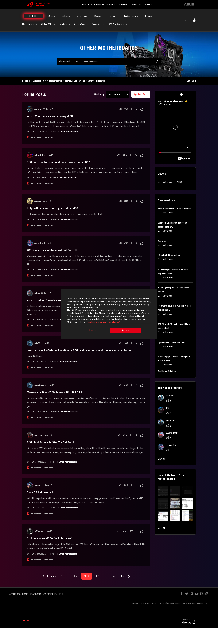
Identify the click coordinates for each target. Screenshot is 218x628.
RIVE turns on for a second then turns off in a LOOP (58, 162)
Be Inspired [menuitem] (34, 16)
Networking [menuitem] (97, 24)
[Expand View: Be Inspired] (41, 16)
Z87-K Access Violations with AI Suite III (52, 250)
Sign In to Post (140, 94)
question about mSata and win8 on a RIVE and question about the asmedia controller (79, 350)
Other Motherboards (69, 131)
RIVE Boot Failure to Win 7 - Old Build (50, 442)
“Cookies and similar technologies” (103, 322)
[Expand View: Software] (71, 16)
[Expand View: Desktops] (104, 16)
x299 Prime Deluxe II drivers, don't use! (175, 208)
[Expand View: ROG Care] (56, 16)
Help (186, 20)
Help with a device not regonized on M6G (52, 208)
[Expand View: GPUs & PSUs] (54, 24)
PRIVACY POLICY (157, 603)
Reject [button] (92, 330)
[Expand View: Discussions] (89, 16)
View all (161, 459)
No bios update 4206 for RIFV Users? (50, 538)
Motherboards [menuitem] (28, 24)
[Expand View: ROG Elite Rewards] (126, 24)
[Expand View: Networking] (103, 24)
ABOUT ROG (15, 594)
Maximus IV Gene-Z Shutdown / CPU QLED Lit (54, 392)
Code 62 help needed (40, 492)
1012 (74, 576)
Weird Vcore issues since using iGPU (50, 116)
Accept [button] (125, 330)
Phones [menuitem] (148, 16)
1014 (98, 576)
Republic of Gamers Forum (34, 81)
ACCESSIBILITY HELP (52, 594)
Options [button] (190, 81)
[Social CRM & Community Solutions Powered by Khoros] (188, 621)
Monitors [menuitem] (63, 24)
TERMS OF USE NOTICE (140, 603)
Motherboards (55, 81)
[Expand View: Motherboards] (36, 24)
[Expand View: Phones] (154, 16)
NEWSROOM (35, 594)
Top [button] (27, 621)
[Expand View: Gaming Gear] (87, 24)
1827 (113, 576)
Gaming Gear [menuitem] (79, 24)
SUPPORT (149, 4)
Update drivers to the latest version (173, 342)
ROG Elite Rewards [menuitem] (116, 24)
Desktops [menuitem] (98, 16)
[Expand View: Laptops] (118, 16)
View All (161, 528)
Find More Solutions (167, 371)
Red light (162, 241)
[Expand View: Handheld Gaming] (140, 16)
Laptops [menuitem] (113, 16)
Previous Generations (75, 81)
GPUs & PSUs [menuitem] (46, 24)
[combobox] (120, 61)
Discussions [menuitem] (82, 16)
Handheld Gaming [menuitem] (131, 16)
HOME (25, 594)
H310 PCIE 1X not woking (169, 255)
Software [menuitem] (66, 16)
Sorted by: (99, 94)
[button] (163, 491)
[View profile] (30, 109)
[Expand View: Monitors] (69, 24)
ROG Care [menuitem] (51, 16)
